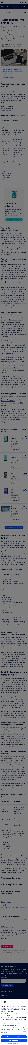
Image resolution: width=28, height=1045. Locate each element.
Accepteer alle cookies (14, 1037)
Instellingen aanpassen (14, 1043)
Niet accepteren (14, 1040)
